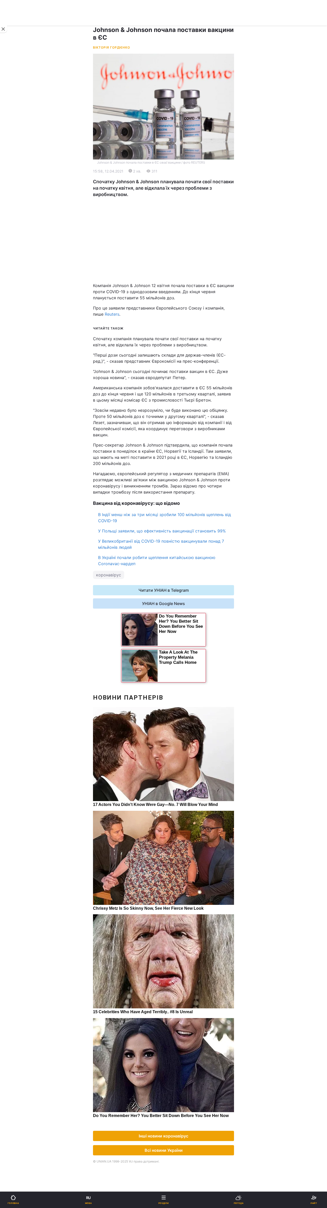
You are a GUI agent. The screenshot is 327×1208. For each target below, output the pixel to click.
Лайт (171, 296)
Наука (173, 283)
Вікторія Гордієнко (111, 47)
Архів (14, 376)
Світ (171, 194)
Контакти (18, 389)
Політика (175, 180)
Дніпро (20, 252)
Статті (173, 349)
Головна (17, 167)
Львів (172, 241)
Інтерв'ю (17, 362)
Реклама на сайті (30, 423)
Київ (17, 241)
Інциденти (176, 309)
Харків (173, 252)
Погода (174, 336)
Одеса (20, 263)
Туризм (174, 323)
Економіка (19, 194)
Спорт (15, 283)
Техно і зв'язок (23, 296)
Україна (16, 180)
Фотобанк (176, 423)
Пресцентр (177, 434)
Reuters (112, 314)
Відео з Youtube (24, 349)
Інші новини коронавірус (163, 1135)
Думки (173, 362)
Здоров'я (17, 323)
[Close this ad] (3, 29)
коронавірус (108, 574)
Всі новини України (164, 1150)
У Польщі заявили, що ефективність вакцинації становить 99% (162, 530)
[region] (163, 240)
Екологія (17, 207)
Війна (172, 167)
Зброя (15, 309)
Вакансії (175, 376)
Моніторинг (25, 434)
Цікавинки (18, 336)
